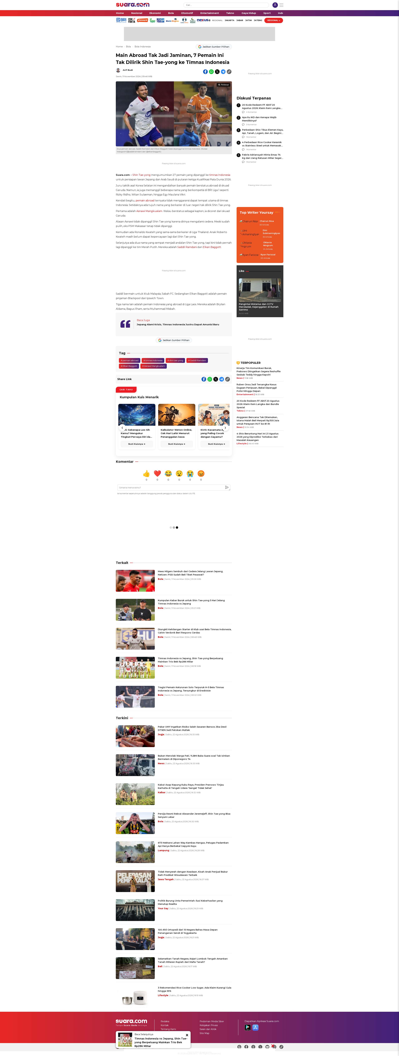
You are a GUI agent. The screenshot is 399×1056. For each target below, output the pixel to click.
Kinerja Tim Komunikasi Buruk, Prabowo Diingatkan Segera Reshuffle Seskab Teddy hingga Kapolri (259, 371)
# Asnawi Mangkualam (153, 366)
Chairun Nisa (267, 221)
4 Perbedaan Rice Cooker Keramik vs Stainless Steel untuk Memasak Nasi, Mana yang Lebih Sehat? (262, 145)
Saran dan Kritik (208, 1029)
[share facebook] (205, 72)
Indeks (282, 13)
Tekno (230, 13)
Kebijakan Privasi (209, 1025)
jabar (239, 20)
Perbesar (225, 85)
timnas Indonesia (219, 174)
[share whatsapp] (211, 72)
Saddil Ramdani (187, 247)
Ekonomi (155, 13)
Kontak (164, 1025)
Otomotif (187, 13)
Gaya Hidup (249, 13)
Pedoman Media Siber (212, 1021)
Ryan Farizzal (268, 254)
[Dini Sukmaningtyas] (250, 234)
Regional (272, 20)
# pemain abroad (129, 360)
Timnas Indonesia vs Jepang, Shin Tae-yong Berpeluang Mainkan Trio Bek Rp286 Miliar (161, 1042)
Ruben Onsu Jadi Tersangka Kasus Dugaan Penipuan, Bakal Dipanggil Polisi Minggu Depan (257, 387)
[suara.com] (133, 5)
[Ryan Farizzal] (249, 256)
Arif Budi (128, 70)
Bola (171, 13)
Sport (267, 13)
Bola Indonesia (143, 46)
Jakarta (229, 20)
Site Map (204, 1033)
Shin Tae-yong (141, 174)
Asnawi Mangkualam (149, 211)
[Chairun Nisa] (249, 223)
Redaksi (165, 1021)
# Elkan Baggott (129, 366)
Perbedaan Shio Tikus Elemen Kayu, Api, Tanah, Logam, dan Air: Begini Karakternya (262, 133)
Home (120, 13)
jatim (248, 20)
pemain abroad (145, 200)
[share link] (229, 72)
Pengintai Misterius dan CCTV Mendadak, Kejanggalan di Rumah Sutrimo (259, 307)
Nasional (136, 13)
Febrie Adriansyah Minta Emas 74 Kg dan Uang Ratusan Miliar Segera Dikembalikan (262, 158)
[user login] (275, 5)
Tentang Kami (168, 1029)
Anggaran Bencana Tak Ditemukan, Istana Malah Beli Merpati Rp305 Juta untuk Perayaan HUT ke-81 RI (258, 420)
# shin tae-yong (175, 360)
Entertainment (209, 13)
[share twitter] (217, 72)
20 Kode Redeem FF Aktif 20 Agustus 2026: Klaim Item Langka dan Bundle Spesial (261, 108)
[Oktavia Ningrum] (250, 246)
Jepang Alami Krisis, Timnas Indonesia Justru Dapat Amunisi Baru (178, 324)
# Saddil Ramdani (197, 360)
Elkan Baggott (212, 247)
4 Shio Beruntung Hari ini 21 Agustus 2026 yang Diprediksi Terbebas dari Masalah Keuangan (258, 437)
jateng (258, 20)
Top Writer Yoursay (256, 212)
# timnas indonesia (153, 360)
